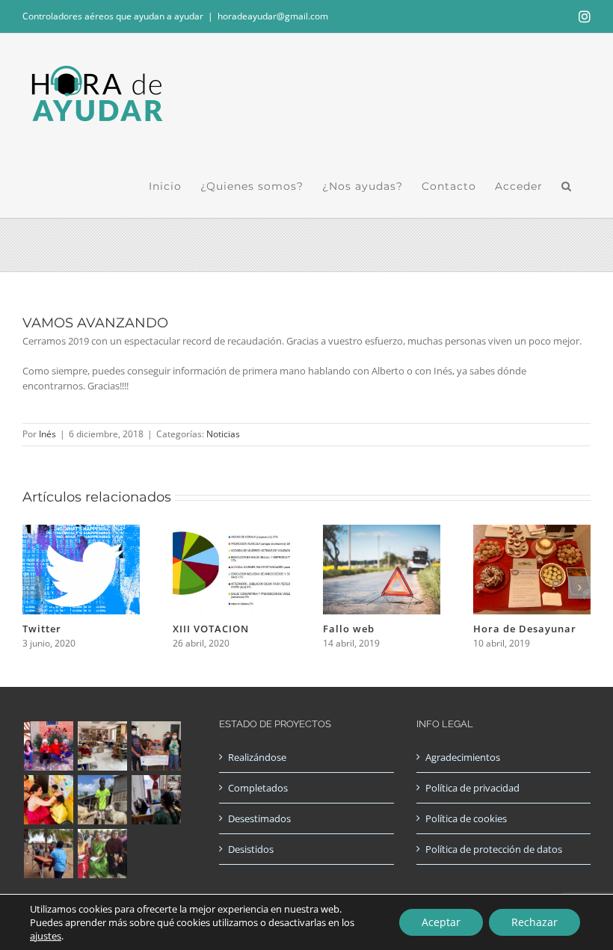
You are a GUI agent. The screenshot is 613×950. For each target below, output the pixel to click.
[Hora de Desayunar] (532, 531)
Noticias (223, 434)
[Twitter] (81, 531)
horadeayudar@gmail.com (273, 16)
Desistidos (251, 849)
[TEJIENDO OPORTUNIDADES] (102, 746)
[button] (566, 186)
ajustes (45, 936)
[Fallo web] (381, 531)
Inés (47, 434)
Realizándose (257, 757)
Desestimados (259, 818)
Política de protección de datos (493, 849)
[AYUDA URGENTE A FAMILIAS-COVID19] (156, 746)
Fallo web (349, 628)
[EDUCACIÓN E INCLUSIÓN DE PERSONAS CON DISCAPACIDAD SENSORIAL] (156, 800)
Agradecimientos (462, 757)
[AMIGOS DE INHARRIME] (48, 853)
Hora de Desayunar (524, 628)
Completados (258, 788)
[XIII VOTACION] (231, 531)
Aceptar (441, 922)
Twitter (41, 628)
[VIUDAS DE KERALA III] (102, 853)
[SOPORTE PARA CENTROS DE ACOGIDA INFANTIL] (48, 746)
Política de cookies (466, 818)
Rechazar (534, 922)
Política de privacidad (472, 788)
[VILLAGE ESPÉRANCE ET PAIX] (102, 800)
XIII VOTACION (211, 628)
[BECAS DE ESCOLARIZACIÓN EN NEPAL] (48, 800)
